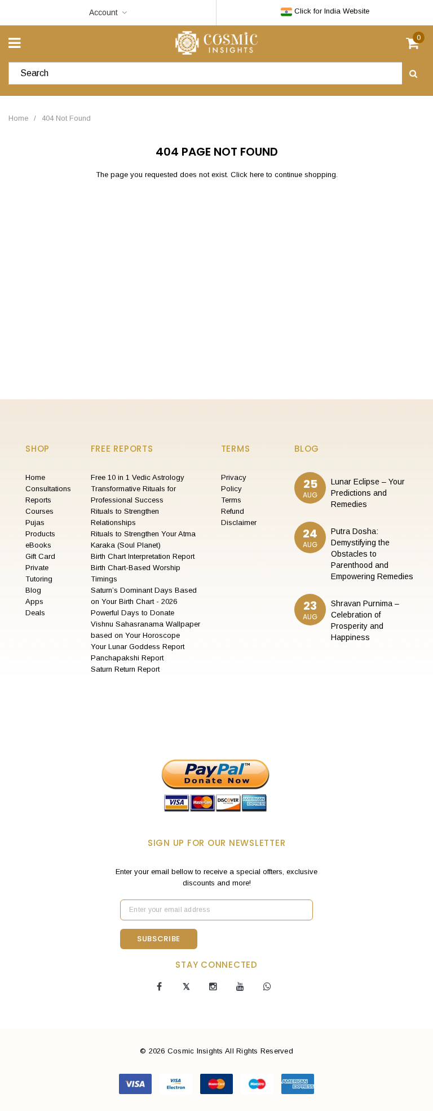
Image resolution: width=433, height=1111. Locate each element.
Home (18, 118)
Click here (248, 174)
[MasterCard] (217, 1083)
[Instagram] (213, 987)
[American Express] (297, 1083)
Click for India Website (330, 11)
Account (103, 12)
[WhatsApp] (267, 987)
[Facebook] (159, 987)
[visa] (136, 1083)
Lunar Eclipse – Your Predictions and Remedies (368, 493)
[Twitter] (186, 987)
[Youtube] (240, 987)
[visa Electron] (177, 1083)
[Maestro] (258, 1083)
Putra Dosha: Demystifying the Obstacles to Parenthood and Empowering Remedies (372, 554)
